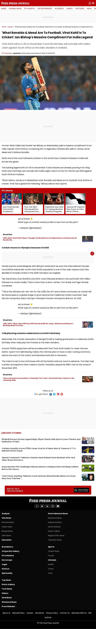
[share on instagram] (53, 506)
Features (79, 9)
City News (6, 518)
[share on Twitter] (42, 506)
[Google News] (41, 394)
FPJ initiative (8, 555)
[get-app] (93, 3)
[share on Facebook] (37, 506)
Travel (50, 569)
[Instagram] (58, 394)
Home (3, 9)
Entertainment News (58, 513)
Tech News (7, 589)
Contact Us (65, 613)
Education (7, 540)
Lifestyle (52, 560)
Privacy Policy (52, 613)
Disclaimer (39, 613)
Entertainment (45, 9)
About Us (6, 613)
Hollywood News (55, 522)
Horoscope (7, 560)
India (89, 9)
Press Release (8, 606)
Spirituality (7, 573)
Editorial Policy (18, 613)
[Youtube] (61, 394)
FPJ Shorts (29, 9)
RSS (90, 613)
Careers (29, 613)
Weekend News (9, 602)
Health (51, 564)
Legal (4, 564)
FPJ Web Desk (7, 53)
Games (69, 9)
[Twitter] (54, 394)
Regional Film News (56, 535)
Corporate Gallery (10, 551)
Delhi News (6, 535)
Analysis (6, 513)
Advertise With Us (79, 613)
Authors (48, 617)
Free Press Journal (15, 3)
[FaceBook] (50, 394)
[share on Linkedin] (47, 506)
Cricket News (53, 551)
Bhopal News (7, 531)
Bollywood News (55, 518)
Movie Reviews (54, 526)
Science (5, 569)
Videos (5, 593)
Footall (51, 555)
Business (59, 9)
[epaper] (89, 3)
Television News (55, 540)
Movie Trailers (54, 531)
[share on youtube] (58, 506)
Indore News (7, 526)
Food (50, 573)
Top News (6, 580)
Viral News (7, 597)
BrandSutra (7, 547)
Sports (10, 27)
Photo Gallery (8, 584)
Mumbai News (15, 9)
